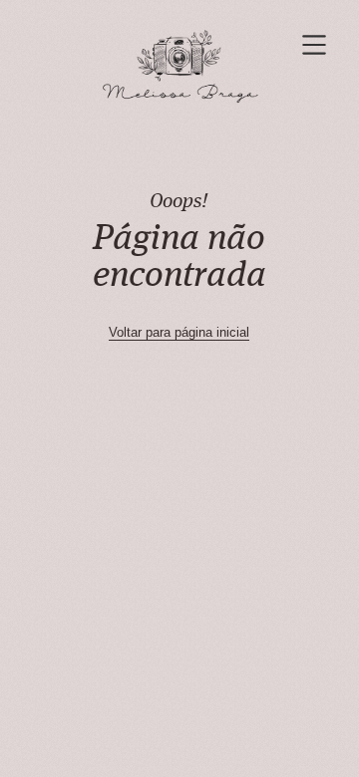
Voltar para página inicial (179, 332)
